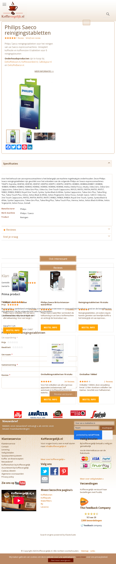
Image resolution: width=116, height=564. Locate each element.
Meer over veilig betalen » (92, 478)
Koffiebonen (46, 494)
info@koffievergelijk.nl (56, 446)
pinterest (64, 471)
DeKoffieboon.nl (12, 61)
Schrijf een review (33, 38)
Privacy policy (8, 476)
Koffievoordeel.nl (29, 61)
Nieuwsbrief (7, 461)
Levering (5, 449)
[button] (27, 136)
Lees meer (81, 557)
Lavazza (44, 506)
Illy (42, 503)
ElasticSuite (70, 534)
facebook (54, 471)
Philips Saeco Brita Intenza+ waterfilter (55, 303)
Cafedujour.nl (45, 61)
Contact (5, 446)
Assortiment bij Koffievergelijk (15, 467)
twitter (45, 471)
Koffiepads (46, 497)
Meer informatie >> (44, 71)
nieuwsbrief (45, 479)
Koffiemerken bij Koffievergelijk (16, 464)
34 (69, 381)
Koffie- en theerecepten (12, 458)
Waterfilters (46, 500)
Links (92, 551)
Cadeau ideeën (9, 470)
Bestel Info (12, 330)
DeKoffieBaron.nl (16, 65)
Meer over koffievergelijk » (53, 459)
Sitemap (85, 551)
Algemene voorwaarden (13, 473)
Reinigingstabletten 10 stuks (93, 302)
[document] (58, 558)
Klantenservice (8, 443)
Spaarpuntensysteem (12, 455)
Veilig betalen (8, 452)
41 (107, 309)
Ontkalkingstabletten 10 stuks (56, 374)
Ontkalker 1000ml (88, 374)
